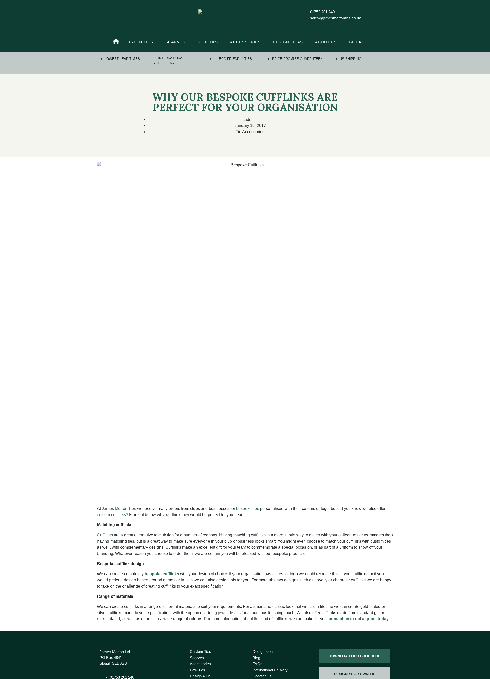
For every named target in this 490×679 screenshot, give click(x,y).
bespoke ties (247, 508)
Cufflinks (105, 535)
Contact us (262, 676)
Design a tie (200, 676)
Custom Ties (138, 42)
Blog (256, 657)
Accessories (245, 42)
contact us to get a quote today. (358, 619)
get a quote (363, 42)
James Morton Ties (119, 508)
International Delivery (270, 670)
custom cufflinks (111, 514)
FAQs (257, 664)
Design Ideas (288, 42)
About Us (326, 42)
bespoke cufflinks (162, 574)
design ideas (264, 651)
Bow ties (197, 670)
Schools (208, 42)
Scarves (175, 42)
